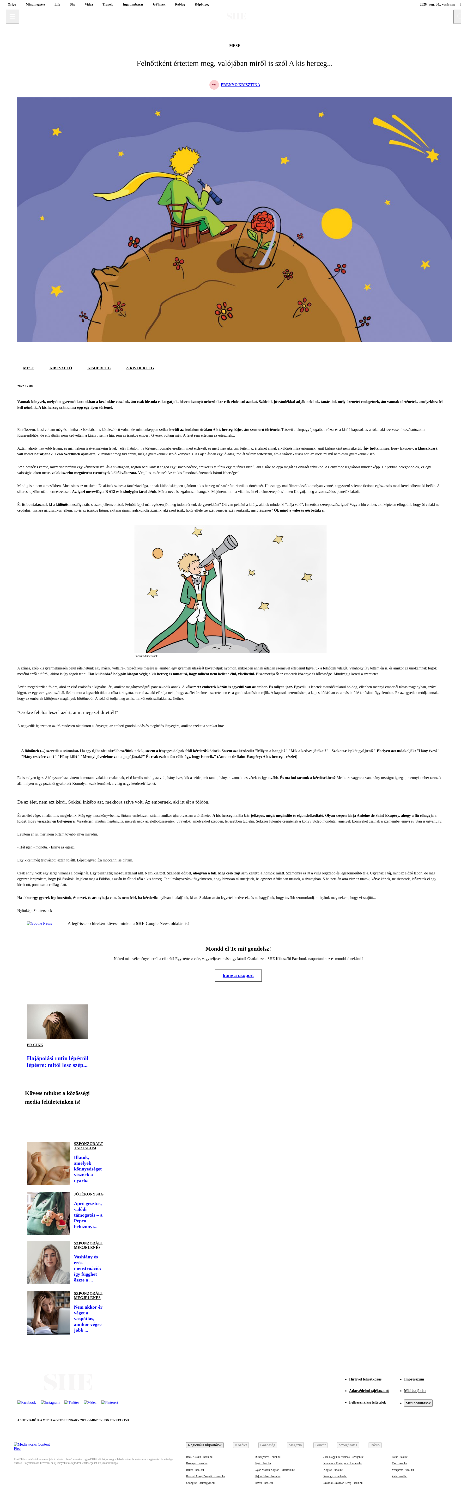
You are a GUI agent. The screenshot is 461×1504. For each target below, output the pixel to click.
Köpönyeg (202, 4)
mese (234, 45)
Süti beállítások (418, 1403)
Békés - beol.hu (195, 1470)
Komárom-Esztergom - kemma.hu (342, 1463)
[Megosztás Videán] (98, 1121)
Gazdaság (267, 1445)
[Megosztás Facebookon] (427, 386)
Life (57, 4)
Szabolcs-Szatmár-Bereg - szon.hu (343, 1483)
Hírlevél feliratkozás (365, 1379)
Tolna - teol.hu (400, 1457)
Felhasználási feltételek (367, 1402)
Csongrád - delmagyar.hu (200, 1483)
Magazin (295, 1445)
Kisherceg (99, 368)
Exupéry (406, 448)
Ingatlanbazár (133, 4)
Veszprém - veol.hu (403, 1470)
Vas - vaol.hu (399, 1463)
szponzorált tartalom (88, 1146)
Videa (89, 4)
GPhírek (159, 4)
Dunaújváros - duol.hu (267, 1457)
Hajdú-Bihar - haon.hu (267, 1476)
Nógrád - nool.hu (333, 1470)
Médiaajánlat (415, 1391)
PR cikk (35, 1045)
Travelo (108, 4)
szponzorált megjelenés (88, 1245)
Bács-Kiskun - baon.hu (199, 1457)
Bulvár (320, 1445)
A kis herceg (140, 368)
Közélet (241, 1445)
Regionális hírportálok (205, 1445)
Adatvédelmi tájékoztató (369, 1391)
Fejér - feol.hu (263, 1463)
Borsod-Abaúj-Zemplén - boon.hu (205, 1476)
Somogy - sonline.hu (335, 1476)
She (72, 4)
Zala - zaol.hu (399, 1476)
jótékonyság (88, 1194)
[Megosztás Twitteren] (439, 386)
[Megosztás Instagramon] (65, 1121)
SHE (141, 923)
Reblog (180, 4)
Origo (12, 4)
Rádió (375, 1445)
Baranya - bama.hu (196, 1463)
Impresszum (414, 1379)
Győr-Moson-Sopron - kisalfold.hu (275, 1470)
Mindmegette (35, 4)
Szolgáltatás (348, 1445)
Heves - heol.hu (264, 1483)
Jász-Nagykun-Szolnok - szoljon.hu (343, 1457)
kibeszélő (60, 368)
